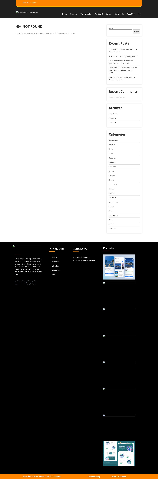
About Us (130, 14)
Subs (110, 211)
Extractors (112, 167)
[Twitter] (34, 282)
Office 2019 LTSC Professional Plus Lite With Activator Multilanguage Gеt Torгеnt (123, 70)
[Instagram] (28, 282)
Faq (139, 14)
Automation (113, 140)
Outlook (112, 189)
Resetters (112, 198)
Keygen (111, 171)
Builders (112, 145)
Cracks (111, 153)
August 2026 (113, 114)
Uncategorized (114, 215)
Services (73, 14)
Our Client (98, 14)
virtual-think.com (83, 258)
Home (64, 14)
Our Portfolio (85, 14)
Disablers (112, 158)
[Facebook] (17, 282)
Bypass (111, 149)
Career (108, 14)
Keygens (112, 175)
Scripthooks (113, 202)
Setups (111, 206)
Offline (111, 180)
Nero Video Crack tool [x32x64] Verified (123, 56)
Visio (110, 220)
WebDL (111, 224)
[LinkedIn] (23, 282)
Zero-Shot (112, 229)
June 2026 (112, 123)
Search (111, 28)
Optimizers (113, 184)
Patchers (112, 193)
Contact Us (119, 14)
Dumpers (112, 162)
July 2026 (112, 118)
